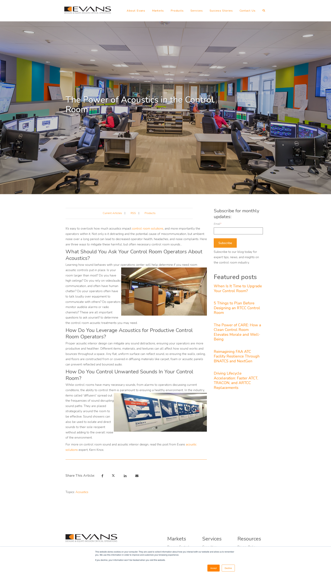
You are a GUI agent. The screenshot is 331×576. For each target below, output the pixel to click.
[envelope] (136, 475)
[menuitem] (136, 11)
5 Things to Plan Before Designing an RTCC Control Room (237, 308)
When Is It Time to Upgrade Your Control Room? (238, 288)
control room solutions (147, 228)
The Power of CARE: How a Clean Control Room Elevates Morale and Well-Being (237, 332)
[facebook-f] (102, 475)
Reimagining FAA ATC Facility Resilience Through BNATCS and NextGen (237, 356)
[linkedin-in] (124, 475)
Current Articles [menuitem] (112, 213)
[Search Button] (263, 11)
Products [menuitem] (150, 213)
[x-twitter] (114, 475)
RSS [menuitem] (133, 213)
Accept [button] (213, 568)
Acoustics (82, 492)
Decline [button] (228, 568)
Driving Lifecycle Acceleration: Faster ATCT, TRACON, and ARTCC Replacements (236, 380)
